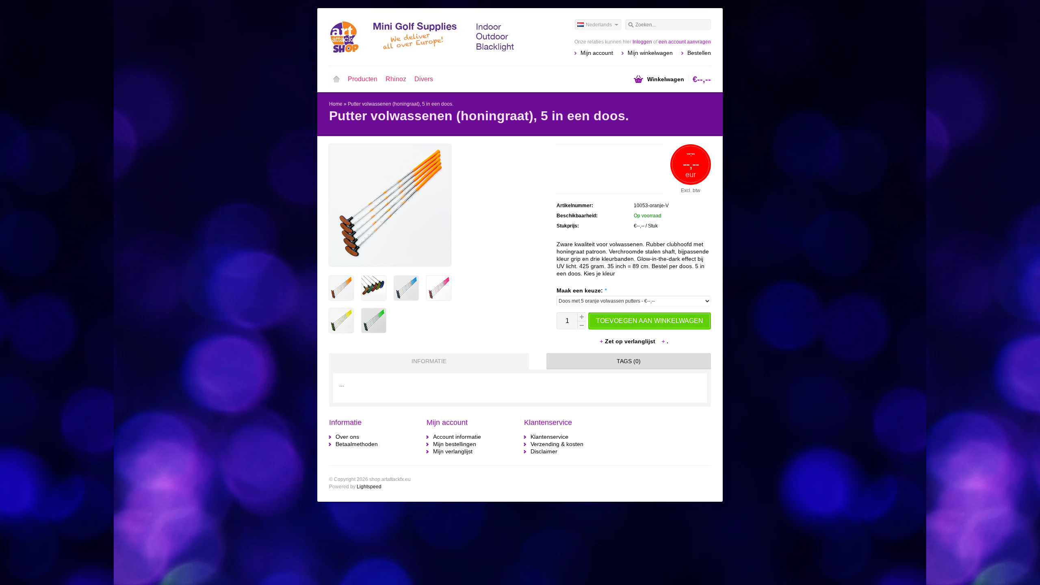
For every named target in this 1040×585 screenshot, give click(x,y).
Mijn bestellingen (454, 444)
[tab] (427, 361)
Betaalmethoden (357, 444)
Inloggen (642, 42)
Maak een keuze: (582, 290)
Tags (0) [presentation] (629, 361)
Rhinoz (396, 79)
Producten (362, 79)
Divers (423, 79)
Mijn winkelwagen (650, 53)
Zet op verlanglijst (631, 341)
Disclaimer (544, 451)
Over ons (347, 436)
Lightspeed (369, 487)
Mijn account (597, 53)
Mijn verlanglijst (452, 451)
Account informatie (457, 436)
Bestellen (699, 53)
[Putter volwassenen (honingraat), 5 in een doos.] (341, 298)
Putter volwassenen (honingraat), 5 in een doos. (400, 104)
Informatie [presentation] (429, 361)
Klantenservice (549, 436)
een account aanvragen (685, 42)
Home (336, 79)
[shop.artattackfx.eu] (424, 36)
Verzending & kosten (557, 444)
